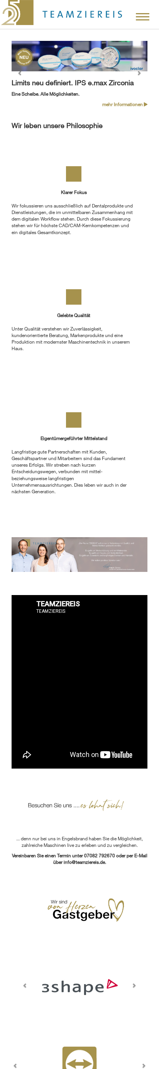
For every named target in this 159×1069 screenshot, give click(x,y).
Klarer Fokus (74, 192)
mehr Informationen (123, 104)
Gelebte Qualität (73, 315)
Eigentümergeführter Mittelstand (74, 438)
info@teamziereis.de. (85, 862)
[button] (22, 74)
